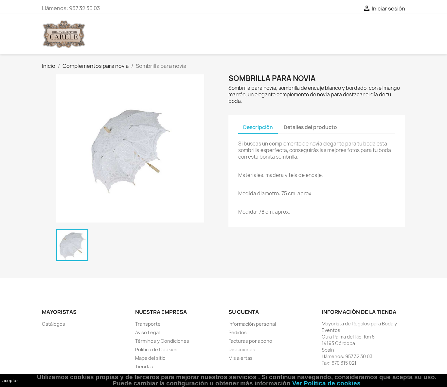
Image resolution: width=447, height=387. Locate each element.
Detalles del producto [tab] (310, 127)
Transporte (148, 324)
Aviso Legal (147, 332)
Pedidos (237, 332)
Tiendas (144, 366)
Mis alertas (240, 358)
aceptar (10, 380)
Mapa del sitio (150, 358)
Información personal (252, 324)
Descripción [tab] (258, 127)
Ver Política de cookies (326, 383)
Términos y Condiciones (162, 341)
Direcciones (241, 349)
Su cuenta (243, 312)
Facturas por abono (250, 341)
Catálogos (53, 324)
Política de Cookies (156, 349)
